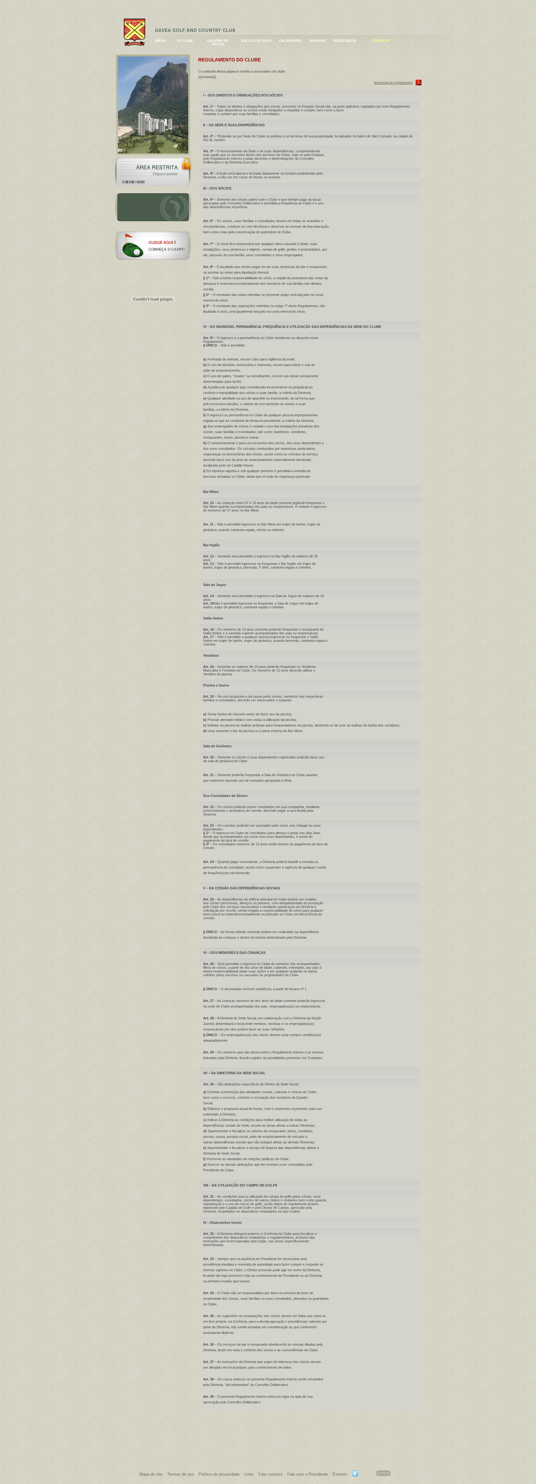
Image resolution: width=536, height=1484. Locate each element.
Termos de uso (180, 1474)
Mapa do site (151, 1474)
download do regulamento (393, 82)
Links (249, 1474)
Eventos (340, 1474)
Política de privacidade (219, 1474)
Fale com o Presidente (307, 1474)
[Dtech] (383, 1475)
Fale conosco (270, 1474)
